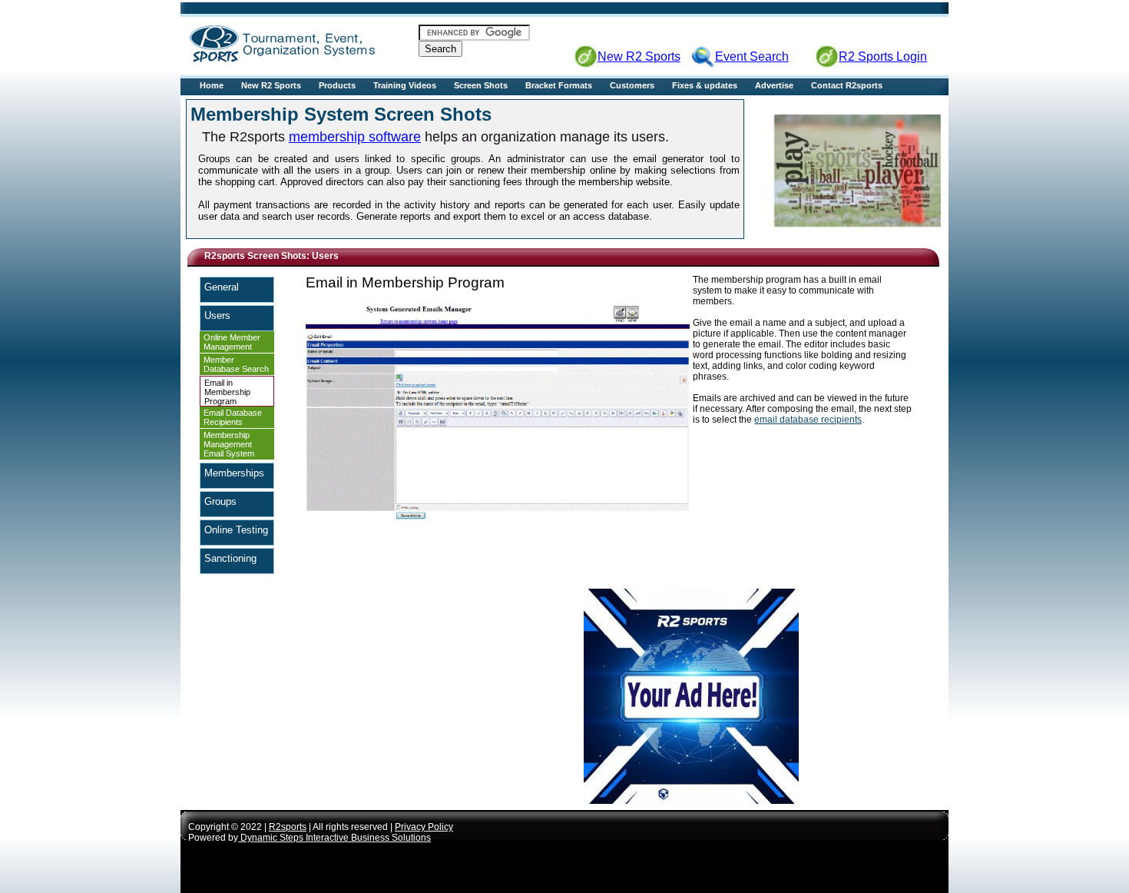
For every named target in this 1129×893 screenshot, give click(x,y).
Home (211, 85)
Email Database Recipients (233, 417)
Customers (632, 85)
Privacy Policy (424, 827)
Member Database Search (236, 364)
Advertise (774, 85)
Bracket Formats (558, 85)
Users (217, 315)
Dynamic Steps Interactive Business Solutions (334, 837)
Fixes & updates (704, 85)
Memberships (234, 473)
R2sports (287, 827)
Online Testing (236, 530)
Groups (220, 501)
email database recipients (808, 419)
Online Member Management (232, 342)
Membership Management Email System (229, 444)
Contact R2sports (846, 85)
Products (337, 85)
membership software (355, 136)
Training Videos (404, 85)
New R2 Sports (271, 85)
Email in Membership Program (227, 392)
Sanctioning (230, 558)
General (221, 287)
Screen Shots (481, 85)
